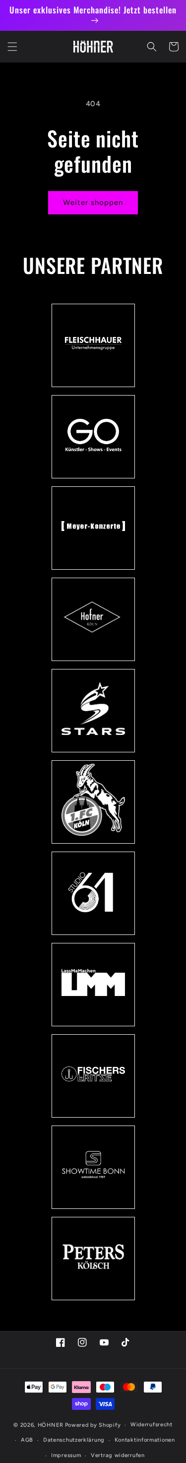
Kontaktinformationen (145, 1440)
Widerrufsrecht (151, 1424)
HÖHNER (50, 1425)
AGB (27, 1440)
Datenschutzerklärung (74, 1440)
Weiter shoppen (93, 202)
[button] (12, 47)
